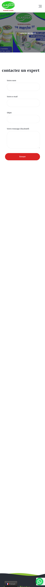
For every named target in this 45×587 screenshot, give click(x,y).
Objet (9, 112)
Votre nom (11, 80)
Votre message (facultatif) (18, 129)
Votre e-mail (12, 96)
